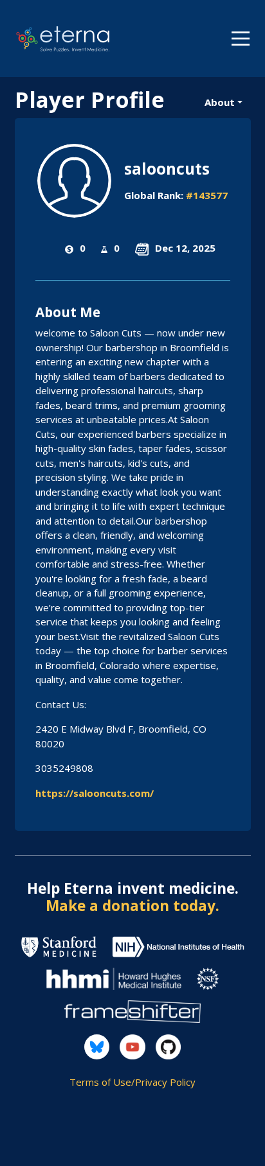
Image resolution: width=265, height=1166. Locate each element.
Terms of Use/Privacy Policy (132, 1081)
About (220, 102)
